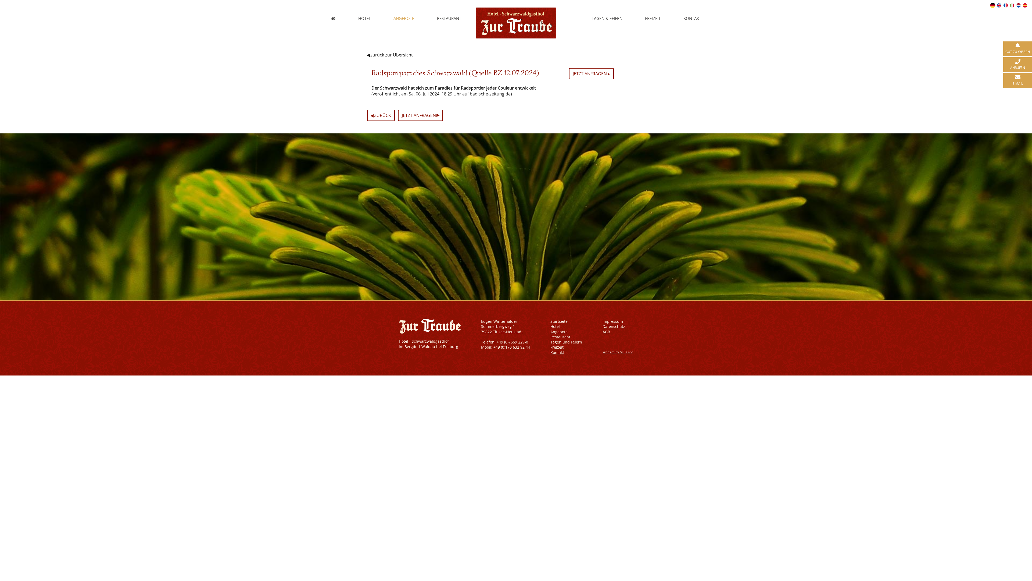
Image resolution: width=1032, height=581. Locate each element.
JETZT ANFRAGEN (421, 114)
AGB (606, 331)
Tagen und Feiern (566, 342)
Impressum (613, 321)
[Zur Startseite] (516, 10)
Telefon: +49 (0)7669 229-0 (504, 342)
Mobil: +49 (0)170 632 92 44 (505, 347)
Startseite (559, 321)
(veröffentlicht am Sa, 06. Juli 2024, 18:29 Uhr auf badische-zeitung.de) (453, 91)
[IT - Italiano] (1012, 5)
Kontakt (692, 18)
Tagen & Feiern (607, 18)
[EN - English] (999, 5)
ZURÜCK (380, 115)
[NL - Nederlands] (1018, 5)
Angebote (403, 18)
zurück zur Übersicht (391, 55)
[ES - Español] (1025, 5)
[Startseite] (333, 18)
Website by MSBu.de (618, 352)
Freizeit (653, 18)
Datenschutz (614, 326)
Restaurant (449, 18)
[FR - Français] (1005, 5)
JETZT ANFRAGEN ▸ (591, 74)
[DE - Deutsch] (993, 5)
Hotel (364, 18)
